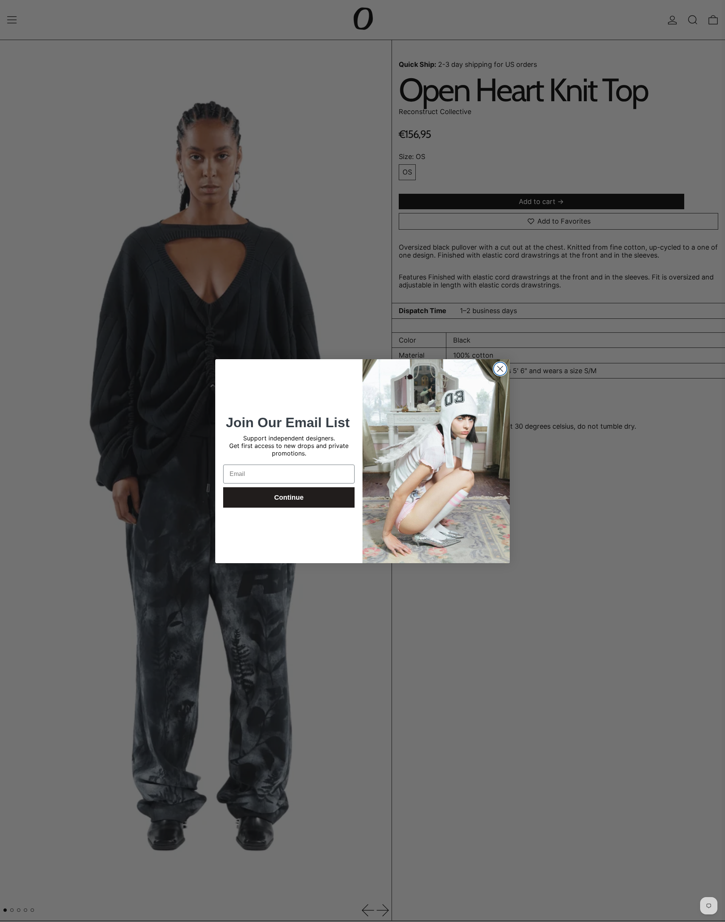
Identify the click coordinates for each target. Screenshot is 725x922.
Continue (289, 497)
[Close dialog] (500, 368)
